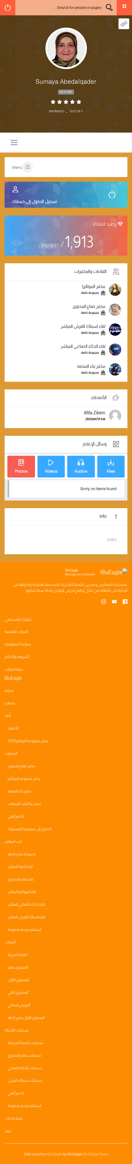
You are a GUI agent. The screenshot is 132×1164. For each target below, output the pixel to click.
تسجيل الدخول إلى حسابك (34, 201)
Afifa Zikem (94, 412)
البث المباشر (13, 841)
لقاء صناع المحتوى (20, 879)
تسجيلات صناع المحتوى (24, 1055)
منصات (10, 703)
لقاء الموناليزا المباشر (22, 892)
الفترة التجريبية (17, 955)
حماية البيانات (14, 669)
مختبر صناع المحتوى (88, 306)
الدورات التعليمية (16, 631)
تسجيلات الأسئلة (17, 1030)
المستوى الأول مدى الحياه (26, 1017)
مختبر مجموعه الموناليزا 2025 (28, 741)
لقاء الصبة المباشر (20, 866)
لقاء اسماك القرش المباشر (83, 326)
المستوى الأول (18, 980)
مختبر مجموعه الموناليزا (24, 778)
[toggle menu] (14, 143)
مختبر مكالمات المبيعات (24, 804)
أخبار (7, 715)
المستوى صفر (18, 967)
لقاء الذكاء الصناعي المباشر (83, 346)
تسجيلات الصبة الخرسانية (25, 1043)
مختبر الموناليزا (93, 286)
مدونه (9, 690)
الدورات (10, 942)
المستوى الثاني (18, 992)
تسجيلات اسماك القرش (25, 1080)
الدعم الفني (16, 816)
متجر (8, 1131)
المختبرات (11, 753)
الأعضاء (13, 728)
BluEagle (54, 1154)
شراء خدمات (13, 1118)
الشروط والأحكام (17, 657)
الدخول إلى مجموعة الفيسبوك (29, 829)
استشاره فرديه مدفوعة (24, 929)
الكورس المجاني (19, 1005)
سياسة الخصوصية (18, 644)
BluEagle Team (95, 1154)
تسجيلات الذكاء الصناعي (25, 1068)
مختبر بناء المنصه (91, 366)
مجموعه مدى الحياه (22, 854)
